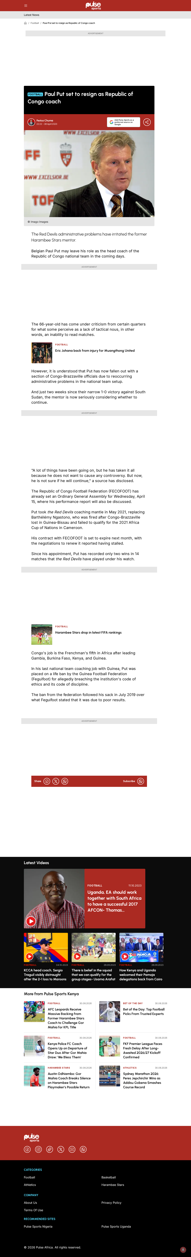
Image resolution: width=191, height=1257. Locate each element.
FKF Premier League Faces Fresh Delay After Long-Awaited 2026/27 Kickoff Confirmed (142, 1050)
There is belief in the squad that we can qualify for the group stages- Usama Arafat (93, 974)
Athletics (130, 1067)
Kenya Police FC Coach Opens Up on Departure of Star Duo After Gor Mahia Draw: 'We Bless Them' (67, 1050)
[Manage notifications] (183, 1250)
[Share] (147, 122)
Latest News (31, 14)
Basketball (108, 1177)
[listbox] (95, 958)
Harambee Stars (59, 1067)
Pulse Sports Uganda (116, 1226)
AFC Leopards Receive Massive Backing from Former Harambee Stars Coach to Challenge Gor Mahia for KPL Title (66, 1018)
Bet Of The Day (133, 1003)
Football (35, 23)
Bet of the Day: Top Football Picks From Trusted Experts (144, 1011)
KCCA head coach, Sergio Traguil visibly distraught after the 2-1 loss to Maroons (45, 974)
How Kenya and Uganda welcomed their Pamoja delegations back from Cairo (140, 974)
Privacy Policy (111, 1202)
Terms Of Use (33, 1210)
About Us (30, 1202)
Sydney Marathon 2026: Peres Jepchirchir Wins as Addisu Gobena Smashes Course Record (142, 1080)
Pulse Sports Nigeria (38, 1226)
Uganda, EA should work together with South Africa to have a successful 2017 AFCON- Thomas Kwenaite (114, 901)
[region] (95, 958)
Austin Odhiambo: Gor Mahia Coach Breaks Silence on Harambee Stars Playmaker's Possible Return (69, 1080)
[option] (46, 959)
